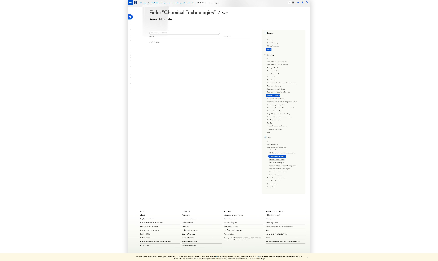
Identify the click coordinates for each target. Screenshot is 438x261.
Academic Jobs (229, 234)
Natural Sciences (272, 144)
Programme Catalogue (190, 219)
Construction (273, 150)
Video (268, 238)
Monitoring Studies (231, 226)
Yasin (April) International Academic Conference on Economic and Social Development (242, 239)
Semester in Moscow (189, 241)
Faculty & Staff (145, 234)
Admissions (186, 215)
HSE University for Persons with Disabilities (155, 241)
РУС (290, 2)
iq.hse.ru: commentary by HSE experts (279, 226)
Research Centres (230, 219)
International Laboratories (233, 215)
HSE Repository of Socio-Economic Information (283, 241)
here (217, 257)
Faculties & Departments (149, 226)
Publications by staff (273, 215)
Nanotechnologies (275, 175)
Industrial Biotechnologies (277, 172)
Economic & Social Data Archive (277, 234)
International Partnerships (149, 230)
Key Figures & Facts (147, 219)
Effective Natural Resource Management (282, 166)
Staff (225, 13)
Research (228, 211)
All (130, 17)
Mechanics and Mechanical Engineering (282, 153)
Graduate (185, 226)
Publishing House (272, 223)
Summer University (189, 234)
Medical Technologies (276, 163)
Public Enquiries (145, 245)
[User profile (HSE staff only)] (302, 2)
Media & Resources (275, 211)
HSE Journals (270, 219)
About (143, 211)
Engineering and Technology (276, 147)
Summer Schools (188, 238)
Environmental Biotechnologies (279, 169)
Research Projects (230, 223)
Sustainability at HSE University (151, 223)
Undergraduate (187, 223)
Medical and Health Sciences (277, 178)
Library (268, 230)
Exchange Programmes (190, 230)
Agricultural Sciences (274, 181)
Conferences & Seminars (233, 230)
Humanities (271, 187)
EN (293, 2)
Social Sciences (272, 184)
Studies (186, 211)
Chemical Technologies (277, 156)
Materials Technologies (276, 159)
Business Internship (189, 245)
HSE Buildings (145, 238)
